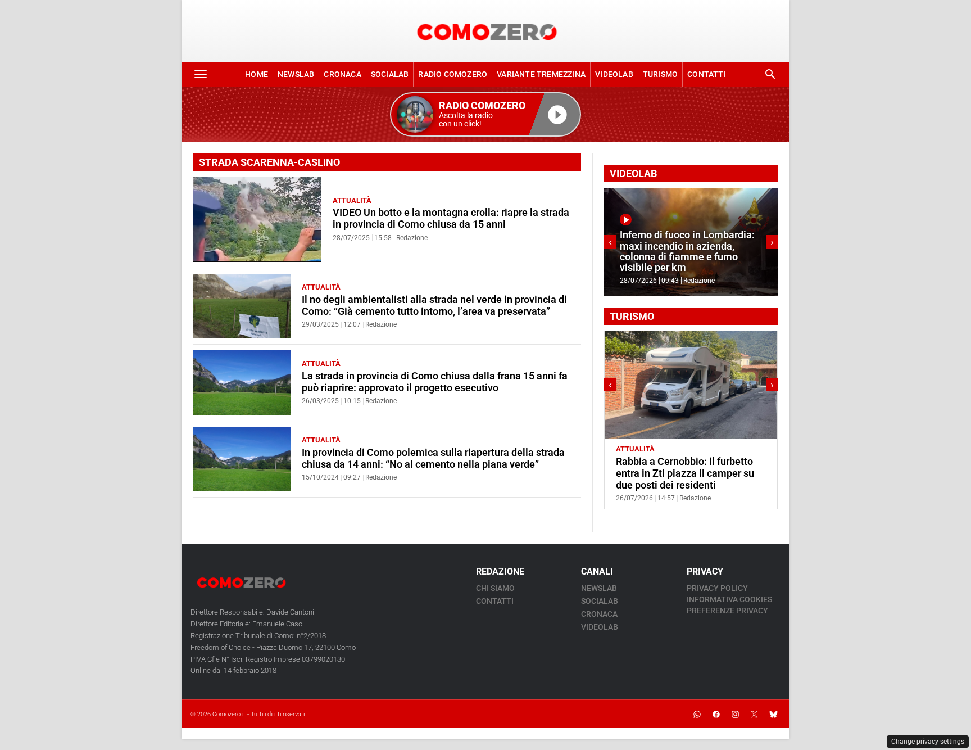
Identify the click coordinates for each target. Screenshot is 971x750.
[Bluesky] (773, 714)
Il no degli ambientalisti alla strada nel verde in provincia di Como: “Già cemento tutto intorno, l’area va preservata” (434, 305)
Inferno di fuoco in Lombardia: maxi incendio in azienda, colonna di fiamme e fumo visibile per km (687, 251)
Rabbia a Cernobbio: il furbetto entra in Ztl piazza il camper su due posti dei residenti (685, 473)
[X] (754, 714)
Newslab (296, 74)
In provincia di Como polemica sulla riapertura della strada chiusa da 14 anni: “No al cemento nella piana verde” (433, 458)
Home (256, 74)
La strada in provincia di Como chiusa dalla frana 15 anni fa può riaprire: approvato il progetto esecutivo (435, 382)
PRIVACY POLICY (717, 588)
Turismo (660, 74)
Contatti (706, 74)
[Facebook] (716, 714)
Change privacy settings (927, 742)
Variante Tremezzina (541, 74)
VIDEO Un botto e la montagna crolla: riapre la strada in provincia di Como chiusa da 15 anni (451, 218)
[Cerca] (770, 74)
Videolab (614, 74)
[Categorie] (200, 74)
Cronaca (342, 74)
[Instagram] (735, 714)
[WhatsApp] (696, 714)
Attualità (352, 200)
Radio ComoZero (452, 74)
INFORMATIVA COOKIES (729, 599)
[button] (485, 114)
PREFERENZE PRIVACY (727, 610)
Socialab (390, 74)
